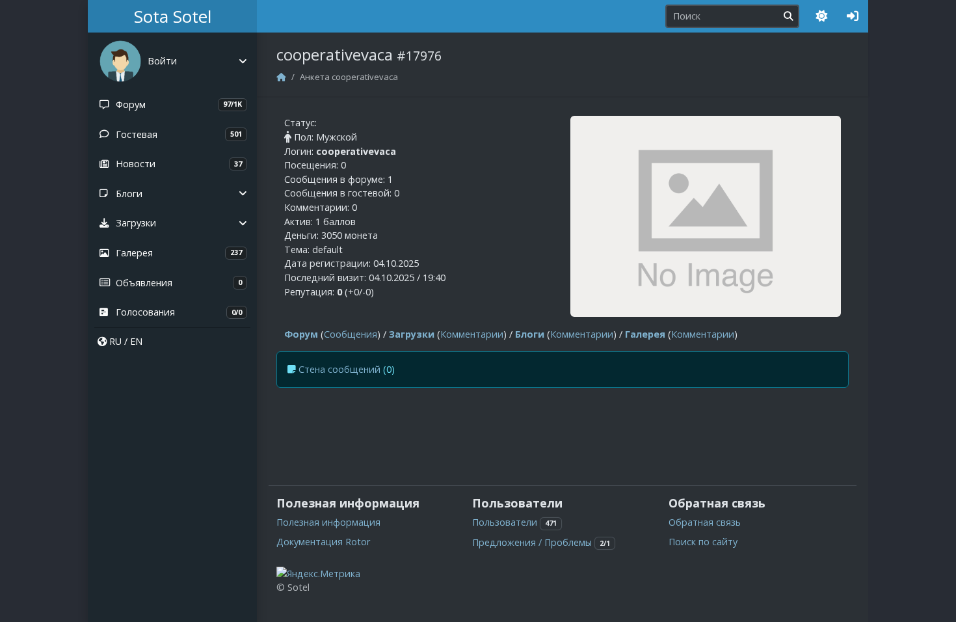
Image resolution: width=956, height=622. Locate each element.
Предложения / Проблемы (532, 542)
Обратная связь (705, 522)
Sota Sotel (172, 16)
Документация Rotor (323, 541)
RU (115, 341)
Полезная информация (328, 522)
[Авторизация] (852, 16)
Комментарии (471, 334)
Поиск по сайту (703, 541)
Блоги (529, 334)
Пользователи (504, 522)
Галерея (645, 334)
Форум (301, 334)
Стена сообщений (339, 369)
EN (136, 341)
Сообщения (350, 334)
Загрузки (411, 334)
